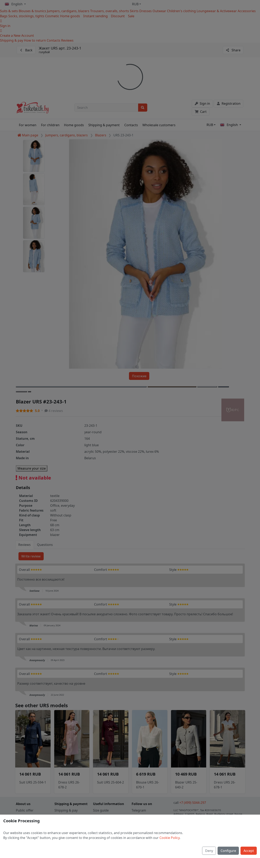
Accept (249, 850)
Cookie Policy (169, 837)
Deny (209, 850)
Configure (228, 850)
